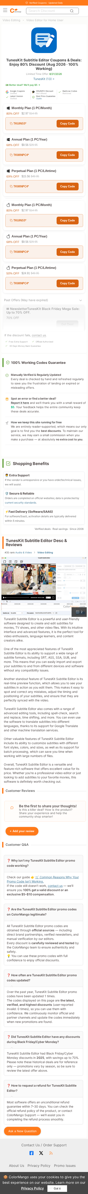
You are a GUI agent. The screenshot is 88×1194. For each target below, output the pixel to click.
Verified (13, 93)
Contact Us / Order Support (44, 1145)
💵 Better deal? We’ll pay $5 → (23, 84)
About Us (16, 1165)
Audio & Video (23, 552)
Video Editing (11, 20)
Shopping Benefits (31, 463)
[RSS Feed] (51, 1153)
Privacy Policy (32, 1188)
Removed (67, 93)
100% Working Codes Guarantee (38, 362)
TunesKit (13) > (43, 79)
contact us (39, 335)
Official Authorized (44, 342)
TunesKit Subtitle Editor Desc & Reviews (36, 542)
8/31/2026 (55, 74)
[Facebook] (32, 1153)
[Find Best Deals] (72, 11)
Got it (57, 1188)
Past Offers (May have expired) (26, 300)
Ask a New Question (22, 1131)
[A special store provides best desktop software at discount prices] (16, 11)
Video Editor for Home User (44, 20)
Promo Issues (65, 1165)
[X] (41, 1153)
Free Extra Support (18, 342)
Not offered (41, 93)
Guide (39, 98)
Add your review (22, 831)
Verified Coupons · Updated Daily (46, 2)
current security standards (20, 502)
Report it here (20, 402)
